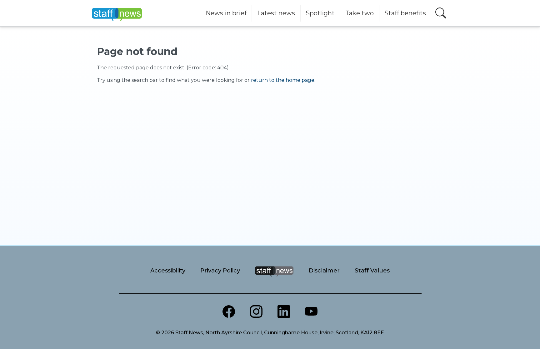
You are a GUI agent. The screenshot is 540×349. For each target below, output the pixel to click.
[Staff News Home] (274, 279)
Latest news (276, 13)
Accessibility (167, 270)
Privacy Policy (220, 270)
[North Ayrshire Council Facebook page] (228, 311)
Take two (359, 13)
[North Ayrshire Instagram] (256, 311)
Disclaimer (324, 270)
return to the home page (282, 80)
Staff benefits (405, 13)
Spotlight (320, 13)
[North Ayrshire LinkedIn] (284, 311)
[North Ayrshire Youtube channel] (311, 311)
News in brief (226, 13)
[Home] (117, 13)
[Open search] (440, 13)
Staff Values (372, 270)
